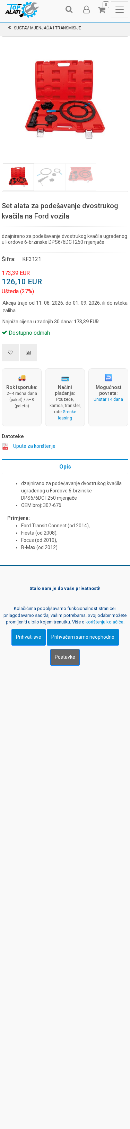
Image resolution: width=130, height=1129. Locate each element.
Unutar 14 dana (108, 399)
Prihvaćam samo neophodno (82, 637)
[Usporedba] (28, 353)
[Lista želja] (10, 353)
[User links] (86, 9)
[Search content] (69, 9)
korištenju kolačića (104, 621)
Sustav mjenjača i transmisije (47, 28)
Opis (65, 466)
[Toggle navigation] (119, 9)
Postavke (65, 657)
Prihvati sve (28, 637)
